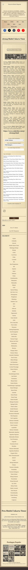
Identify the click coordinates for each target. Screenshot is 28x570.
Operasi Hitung (14, 289)
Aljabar (14, 238)
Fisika (14, 257)
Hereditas (14, 446)
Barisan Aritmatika (14, 429)
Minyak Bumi (14, 380)
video (14, 320)
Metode (14, 285)
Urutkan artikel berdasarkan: (14, 138)
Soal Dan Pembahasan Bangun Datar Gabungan (13, 174)
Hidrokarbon (14, 345)
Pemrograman (14, 294)
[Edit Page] (4, 212)
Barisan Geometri (14, 422)
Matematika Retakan (14, 437)
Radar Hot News (16, 563)
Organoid (14, 441)
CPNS (11, 21)
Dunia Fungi (14, 397)
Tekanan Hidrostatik (14, 448)
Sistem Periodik (14, 399)
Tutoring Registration (14, 329)
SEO (14, 24)
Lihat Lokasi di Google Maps (14, 524)
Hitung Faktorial (14, 476)
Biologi (14, 250)
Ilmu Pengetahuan (14, 264)
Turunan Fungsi (14, 339)
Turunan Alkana (14, 352)
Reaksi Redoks (14, 383)
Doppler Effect (14, 453)
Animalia (14, 392)
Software (14, 308)
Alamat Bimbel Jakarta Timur (18, 159)
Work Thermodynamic (14, 455)
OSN (8, 24)
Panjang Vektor (14, 350)
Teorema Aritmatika (14, 467)
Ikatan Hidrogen (14, 387)
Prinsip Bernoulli (14, 481)
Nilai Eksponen (14, 415)
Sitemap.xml (21, 563)
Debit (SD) (14, 336)
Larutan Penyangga (14, 367)
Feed (24, 563)
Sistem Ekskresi (14, 369)
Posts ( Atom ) (11, 220)
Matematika (14, 26)
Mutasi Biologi (14, 359)
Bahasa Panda (14, 485)
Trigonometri (14, 313)
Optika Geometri (14, 488)
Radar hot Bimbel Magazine (14, 562)
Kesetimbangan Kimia (14, 374)
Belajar (8, 563)
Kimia (14, 276)
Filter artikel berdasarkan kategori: (14, 143)
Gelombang (14, 497)
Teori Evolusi (14, 357)
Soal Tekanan (14, 334)
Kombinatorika (14, 278)
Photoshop (14, 299)
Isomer (14, 460)
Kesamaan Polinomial (14, 413)
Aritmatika (14, 241)
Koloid (14, 371)
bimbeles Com (14, 301)
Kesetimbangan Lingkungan (14, 385)
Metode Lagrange (14, 411)
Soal (20, 24)
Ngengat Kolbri (14, 404)
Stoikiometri (14, 343)
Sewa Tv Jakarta (14, 227)
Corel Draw (14, 254)
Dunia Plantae (14, 394)
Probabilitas (14, 469)
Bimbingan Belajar (14, 247)
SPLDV (14, 457)
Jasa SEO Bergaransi (14, 231)
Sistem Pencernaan (14, 364)
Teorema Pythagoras (14, 472)
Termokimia (14, 378)
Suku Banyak (14, 490)
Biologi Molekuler (14, 462)
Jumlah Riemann (14, 408)
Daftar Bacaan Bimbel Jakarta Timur (10, 161)
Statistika (14, 310)
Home (5, 21)
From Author (14, 324)
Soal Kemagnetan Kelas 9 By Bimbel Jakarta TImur (13, 163)
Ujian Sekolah (14, 317)
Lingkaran (14, 500)
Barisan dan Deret (14, 341)
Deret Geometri (14, 425)
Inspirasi (14, 268)
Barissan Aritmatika (14, 420)
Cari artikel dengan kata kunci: (14, 147)
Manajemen (14, 280)
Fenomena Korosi (14, 443)
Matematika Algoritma (14, 432)
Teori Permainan (14, 439)
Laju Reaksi (14, 376)
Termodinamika (14, 492)
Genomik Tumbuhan (14, 355)
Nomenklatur (14, 478)
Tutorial (14, 315)
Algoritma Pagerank (14, 434)
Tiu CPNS (14, 483)
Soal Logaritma (14, 418)
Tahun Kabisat (14, 474)
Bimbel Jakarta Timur (7, 159)
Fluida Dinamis (14, 495)
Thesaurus (14, 327)
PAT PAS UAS (14, 292)
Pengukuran (14, 296)
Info (23, 21)
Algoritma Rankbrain (14, 450)
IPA (18, 21)
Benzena (14, 348)
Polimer (14, 465)
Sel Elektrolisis (14, 362)
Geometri (14, 259)
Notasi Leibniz (14, 406)
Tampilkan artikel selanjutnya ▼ (14, 203)
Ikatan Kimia (14, 390)
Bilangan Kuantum (14, 402)
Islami (14, 271)
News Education (14, 322)
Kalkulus (14, 273)
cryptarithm (14, 427)
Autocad (14, 243)
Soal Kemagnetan (14, 331)
